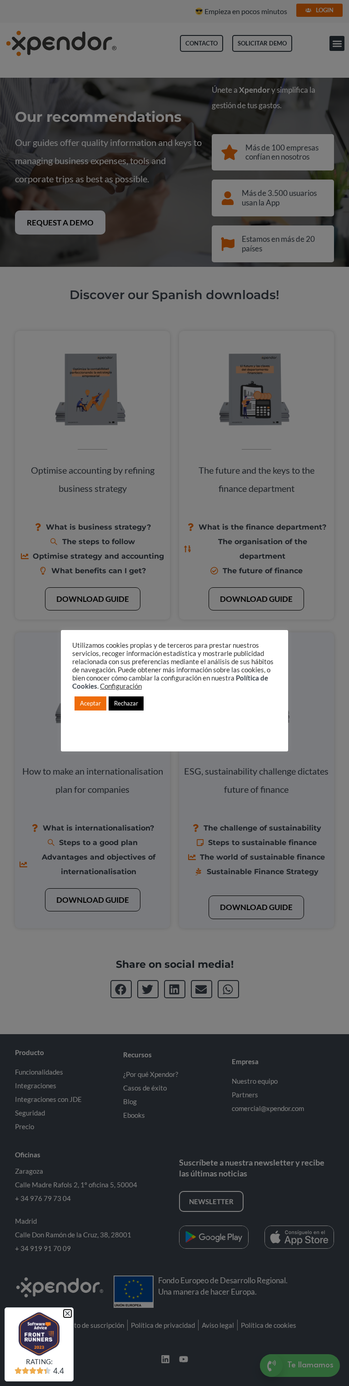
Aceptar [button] (90, 703)
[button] (67, 1313)
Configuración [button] (121, 686)
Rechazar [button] (126, 703)
